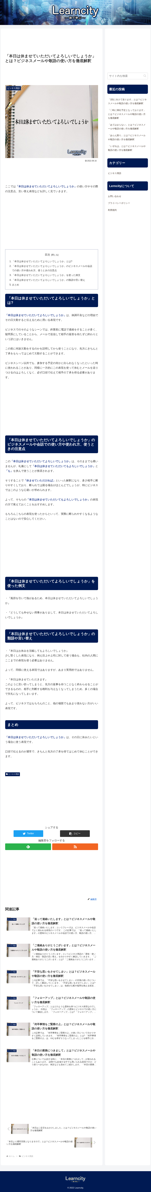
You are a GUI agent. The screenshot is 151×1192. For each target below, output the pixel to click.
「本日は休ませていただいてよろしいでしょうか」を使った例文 (46, 275)
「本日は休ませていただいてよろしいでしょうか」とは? (42, 261)
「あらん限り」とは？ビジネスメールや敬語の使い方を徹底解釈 (127, 137)
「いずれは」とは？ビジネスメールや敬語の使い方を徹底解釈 (127, 148)
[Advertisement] (51, 41)
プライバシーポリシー (119, 203)
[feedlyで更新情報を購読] (28, 846)
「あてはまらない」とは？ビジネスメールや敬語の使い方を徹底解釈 (127, 127)
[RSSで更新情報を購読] (75, 846)
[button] (75, 833)
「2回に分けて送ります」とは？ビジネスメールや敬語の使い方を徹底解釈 (127, 101)
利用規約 (112, 210)
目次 (47, 254)
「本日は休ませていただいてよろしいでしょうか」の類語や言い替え (48, 280)
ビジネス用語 (13, 774)
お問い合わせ (114, 196)
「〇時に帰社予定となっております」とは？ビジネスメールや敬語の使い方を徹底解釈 (127, 114)
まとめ (15, 284)
